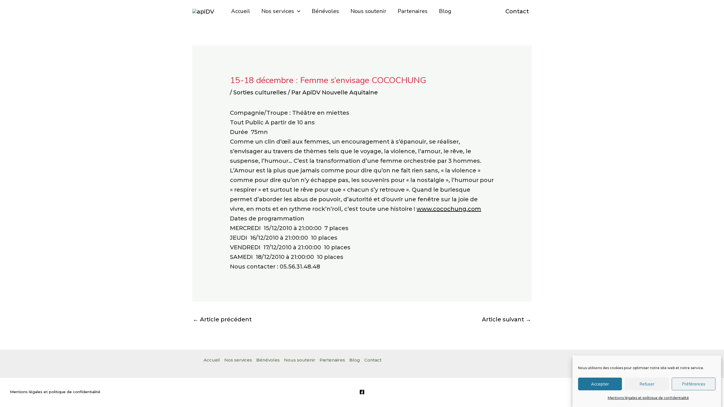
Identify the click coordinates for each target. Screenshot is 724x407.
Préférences (693, 384)
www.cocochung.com (449, 208)
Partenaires (413, 11)
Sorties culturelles (259, 92)
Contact (517, 11)
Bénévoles (325, 11)
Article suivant (506, 319)
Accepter (600, 384)
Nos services (277, 11)
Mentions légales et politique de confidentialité (648, 398)
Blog (445, 11)
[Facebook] (362, 392)
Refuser (646, 384)
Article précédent (222, 319)
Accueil (240, 11)
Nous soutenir (368, 11)
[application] (297, 11)
